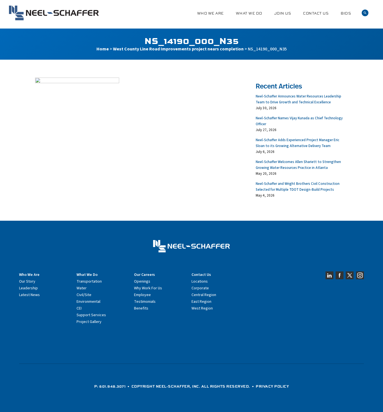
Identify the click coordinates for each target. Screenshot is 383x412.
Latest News (29, 295)
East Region (201, 301)
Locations (200, 281)
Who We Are (210, 13)
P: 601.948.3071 (110, 386)
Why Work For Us (148, 288)
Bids (346, 13)
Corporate (200, 288)
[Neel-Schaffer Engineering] (54, 13)
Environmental (88, 301)
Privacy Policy (272, 386)
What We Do (249, 13)
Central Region (204, 295)
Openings (142, 281)
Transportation (89, 281)
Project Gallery (89, 322)
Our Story (27, 281)
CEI (79, 308)
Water (82, 288)
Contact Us (316, 13)
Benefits (141, 308)
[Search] (365, 13)
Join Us (282, 13)
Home (102, 49)
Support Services (91, 315)
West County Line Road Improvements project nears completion (178, 49)
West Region (202, 308)
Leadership (28, 288)
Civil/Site (84, 295)
